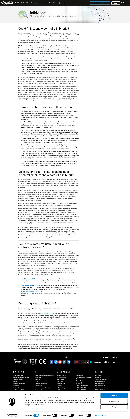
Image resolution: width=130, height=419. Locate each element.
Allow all (114, 395)
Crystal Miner (61, 383)
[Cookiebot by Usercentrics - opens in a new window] (12, 415)
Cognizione (16, 385)
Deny (114, 407)
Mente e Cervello (18, 375)
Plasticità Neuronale (19, 383)
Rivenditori (98, 377)
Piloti (36, 381)
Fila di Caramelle (81, 389)
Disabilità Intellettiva (19, 390)
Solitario (59, 385)
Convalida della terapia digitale (44, 375)
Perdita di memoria (18, 388)
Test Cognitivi (19, 3)
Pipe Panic (60, 381)
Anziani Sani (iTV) (40, 385)
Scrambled (79, 375)
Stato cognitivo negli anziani (43, 390)
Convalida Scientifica (49, 3)
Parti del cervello (18, 379)
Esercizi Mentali (100, 385)
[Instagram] (64, 362)
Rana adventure (81, 387)
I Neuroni (15, 381)
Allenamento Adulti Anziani (43, 388)
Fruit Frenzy (60, 379)
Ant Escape (60, 390)
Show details (99, 415)
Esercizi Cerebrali (100, 381)
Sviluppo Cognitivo (101, 379)
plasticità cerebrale (49, 313)
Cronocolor (79, 383)
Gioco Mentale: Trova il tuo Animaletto (84, 378)
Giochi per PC (39, 377)
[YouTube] (60, 362)
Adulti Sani (38, 379)
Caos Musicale (80, 381)
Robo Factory (61, 388)
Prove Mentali (99, 383)
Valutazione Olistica (41, 383)
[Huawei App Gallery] (82, 362)
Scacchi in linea (61, 375)
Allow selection (114, 401)
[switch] (54, 415)
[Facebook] (51, 362)
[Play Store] (96, 362)
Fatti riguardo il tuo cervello (21, 377)
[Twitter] (56, 362)
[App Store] (110, 362)
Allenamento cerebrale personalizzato (102, 388)
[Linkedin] (69, 362)
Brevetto (98, 375)
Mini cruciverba (61, 377)
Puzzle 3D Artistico (82, 385)
